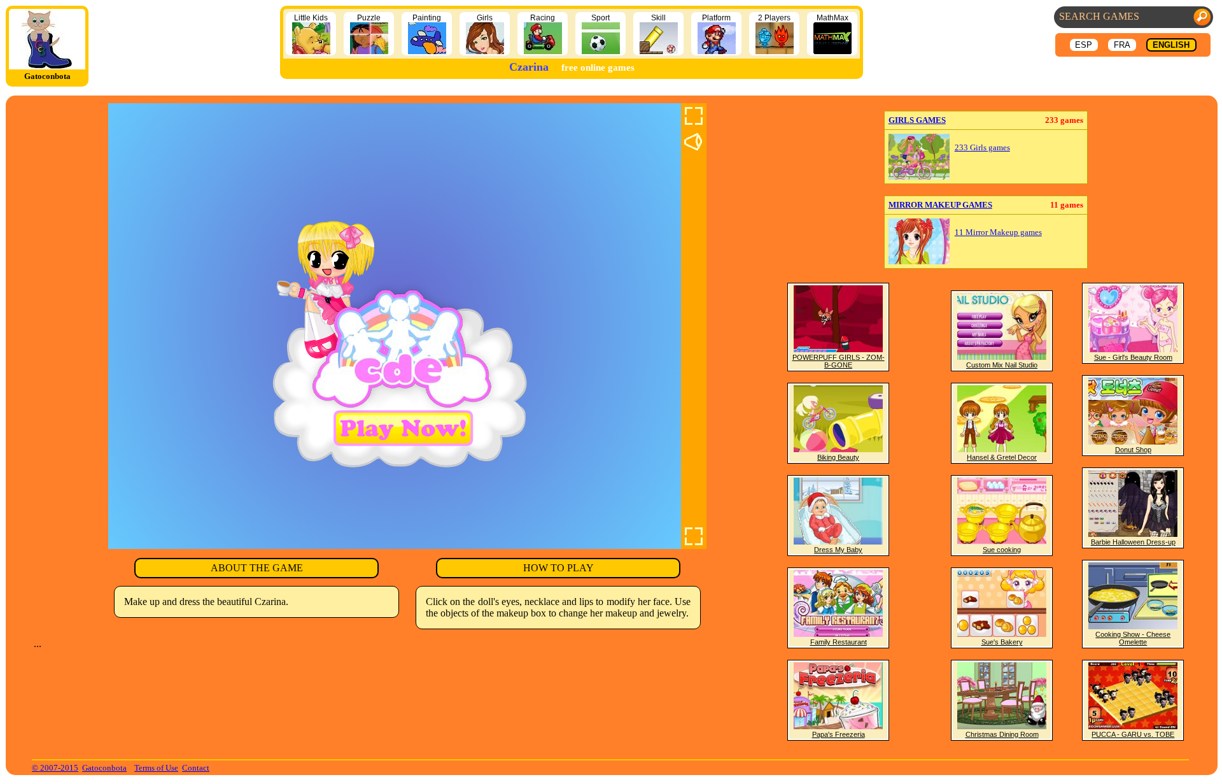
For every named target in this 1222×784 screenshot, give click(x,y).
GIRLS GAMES (917, 120)
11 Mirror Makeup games (998, 232)
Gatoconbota (104, 768)
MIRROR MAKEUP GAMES (940, 205)
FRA (1122, 45)
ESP (1083, 45)
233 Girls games (982, 147)
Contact (195, 768)
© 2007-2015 (55, 768)
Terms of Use (156, 768)
